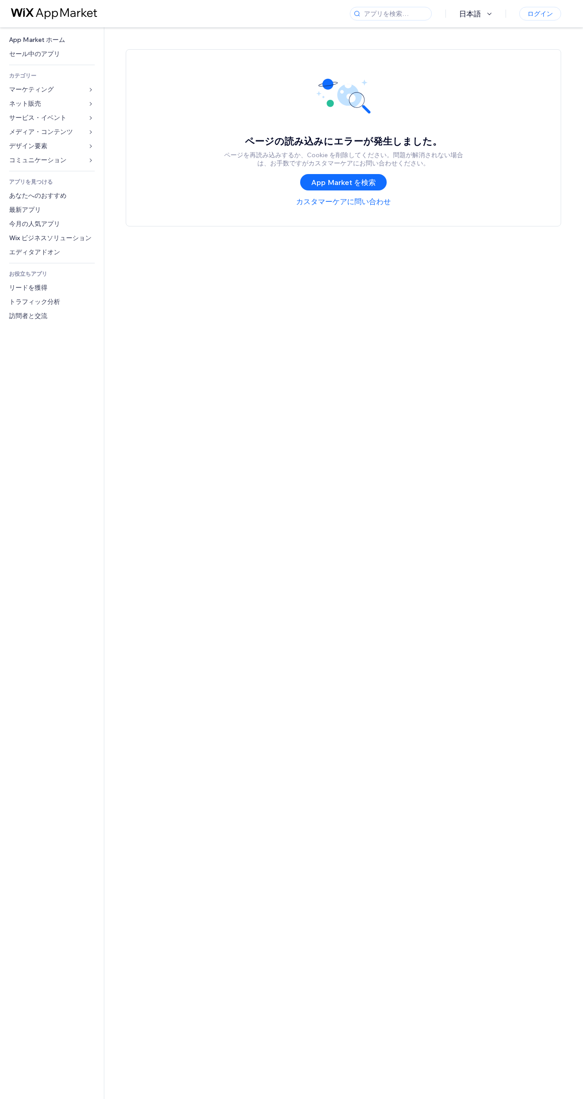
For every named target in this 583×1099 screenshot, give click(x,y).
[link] (52, 40)
